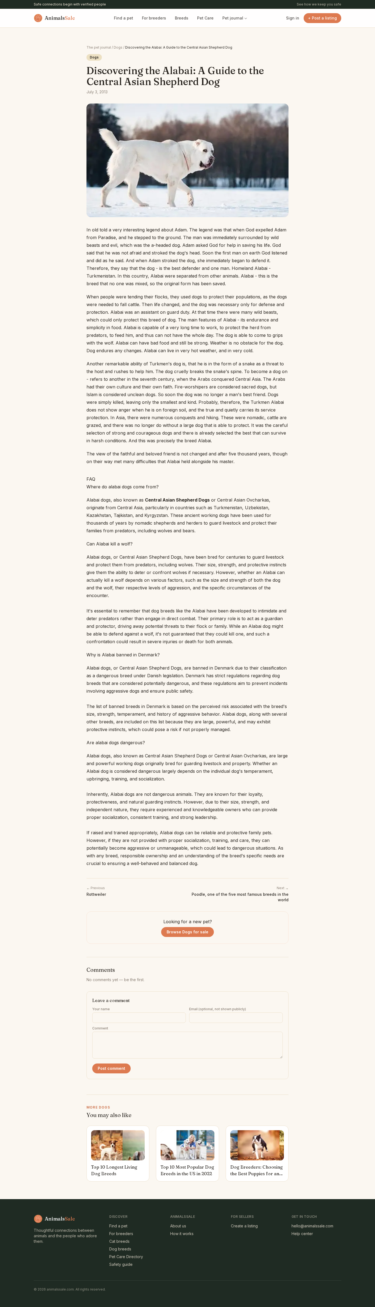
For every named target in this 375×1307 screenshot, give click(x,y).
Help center (302, 1233)
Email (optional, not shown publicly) (217, 1009)
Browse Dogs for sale (187, 932)
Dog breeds (120, 1249)
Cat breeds (119, 1241)
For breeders (154, 18)
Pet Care (205, 18)
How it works (182, 1233)
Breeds (181, 18)
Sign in (292, 18)
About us (178, 1226)
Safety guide (121, 1264)
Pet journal (232, 18)
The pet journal (98, 47)
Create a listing (244, 1226)
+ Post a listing (322, 18)
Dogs (118, 47)
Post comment (111, 1068)
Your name (101, 1009)
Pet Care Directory (126, 1256)
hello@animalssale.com (312, 1226)
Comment (100, 1028)
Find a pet (123, 18)
